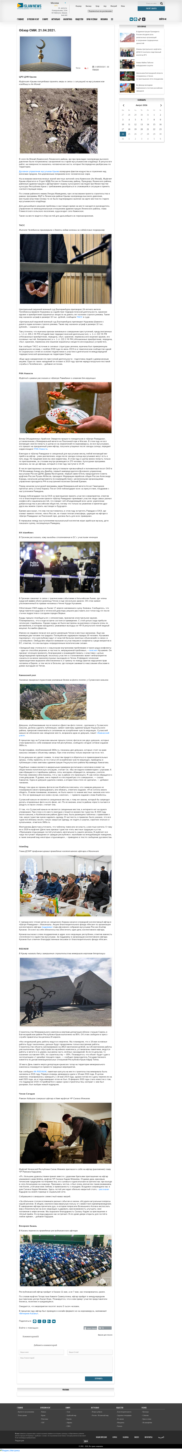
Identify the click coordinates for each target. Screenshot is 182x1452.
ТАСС (79, 317)
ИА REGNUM (40, 1071)
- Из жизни (120, 1419)
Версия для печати (105, 1335)
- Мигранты (120, 1423)
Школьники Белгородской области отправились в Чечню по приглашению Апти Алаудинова (149, 76)
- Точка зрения (22, 1415)
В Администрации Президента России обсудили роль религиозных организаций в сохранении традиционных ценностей (147, 37)
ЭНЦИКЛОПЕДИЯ (101, 1437)
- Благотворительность (123, 1412)
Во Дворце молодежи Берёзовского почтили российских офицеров (149, 88)
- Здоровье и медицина (123, 1415)
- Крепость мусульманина (25, 1412)
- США (68, 1426)
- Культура (145, 1412)
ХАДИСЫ (126, 1437)
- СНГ (42, 1423)
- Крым (42, 1415)
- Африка (69, 1423)
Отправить (98, 1379)
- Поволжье (44, 1419)
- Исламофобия (147, 1423)
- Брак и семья (146, 1419)
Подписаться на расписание (100, 11)
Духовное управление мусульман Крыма (39, 171)
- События (145, 1415)
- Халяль (119, 1426)
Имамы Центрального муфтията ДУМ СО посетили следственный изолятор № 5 (148, 52)
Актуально (55, 19)
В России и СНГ (33, 19)
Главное (20, 19)
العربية (161, 1437)
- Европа (68, 1419)
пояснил (93, 650)
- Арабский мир (71, 1415)
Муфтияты (148, 1437)
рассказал (104, 1189)
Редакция (19, 1440)
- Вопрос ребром (96, 1412)
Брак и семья (92, 19)
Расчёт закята (151, 9)
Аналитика (67, 19)
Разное (144, 1408)
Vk (103, 1328)
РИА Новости (40, 449)
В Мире (45, 19)
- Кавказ (43, 1412)
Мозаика (104, 19)
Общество (79, 19)
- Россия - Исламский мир (99, 1415)
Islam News (92, 1328)
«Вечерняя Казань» (28, 1313)
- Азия (68, 1412)
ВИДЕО (136, 1437)
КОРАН (115, 1437)
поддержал (47, 927)
